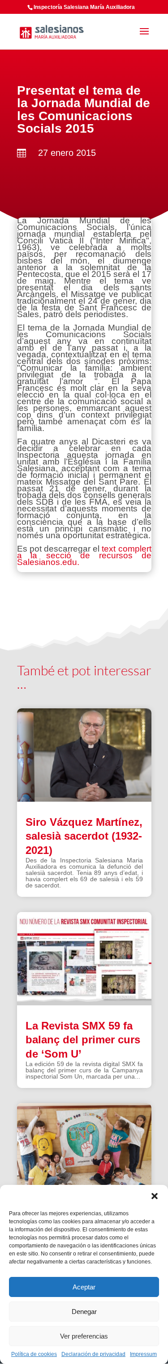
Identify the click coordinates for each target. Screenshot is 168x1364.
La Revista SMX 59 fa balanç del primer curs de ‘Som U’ (83, 1039)
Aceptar (84, 1287)
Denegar (84, 1311)
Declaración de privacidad (93, 1354)
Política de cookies (34, 1354)
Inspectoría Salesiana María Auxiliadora (84, 7)
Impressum (143, 1354)
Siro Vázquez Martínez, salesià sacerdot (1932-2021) (84, 836)
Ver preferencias (84, 1336)
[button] (154, 1196)
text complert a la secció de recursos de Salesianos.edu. (84, 555)
